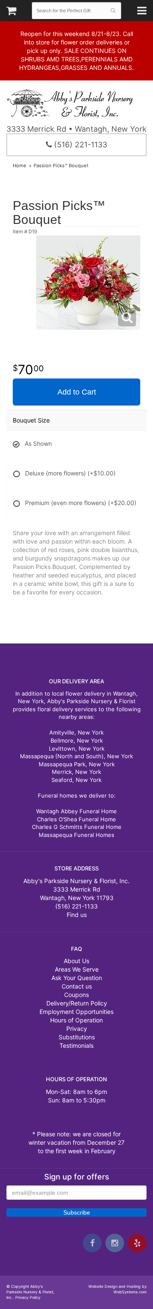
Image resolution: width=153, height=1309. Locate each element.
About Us (76, 960)
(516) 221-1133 (79, 144)
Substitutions (77, 1037)
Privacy (76, 1028)
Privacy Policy (27, 1297)
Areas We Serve (77, 969)
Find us (77, 914)
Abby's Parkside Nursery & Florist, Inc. (76, 103)
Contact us (77, 986)
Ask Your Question (76, 977)
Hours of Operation (76, 1020)
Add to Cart (76, 392)
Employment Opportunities (76, 1011)
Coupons (76, 994)
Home (19, 165)
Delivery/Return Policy (76, 1003)
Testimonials (77, 1045)
